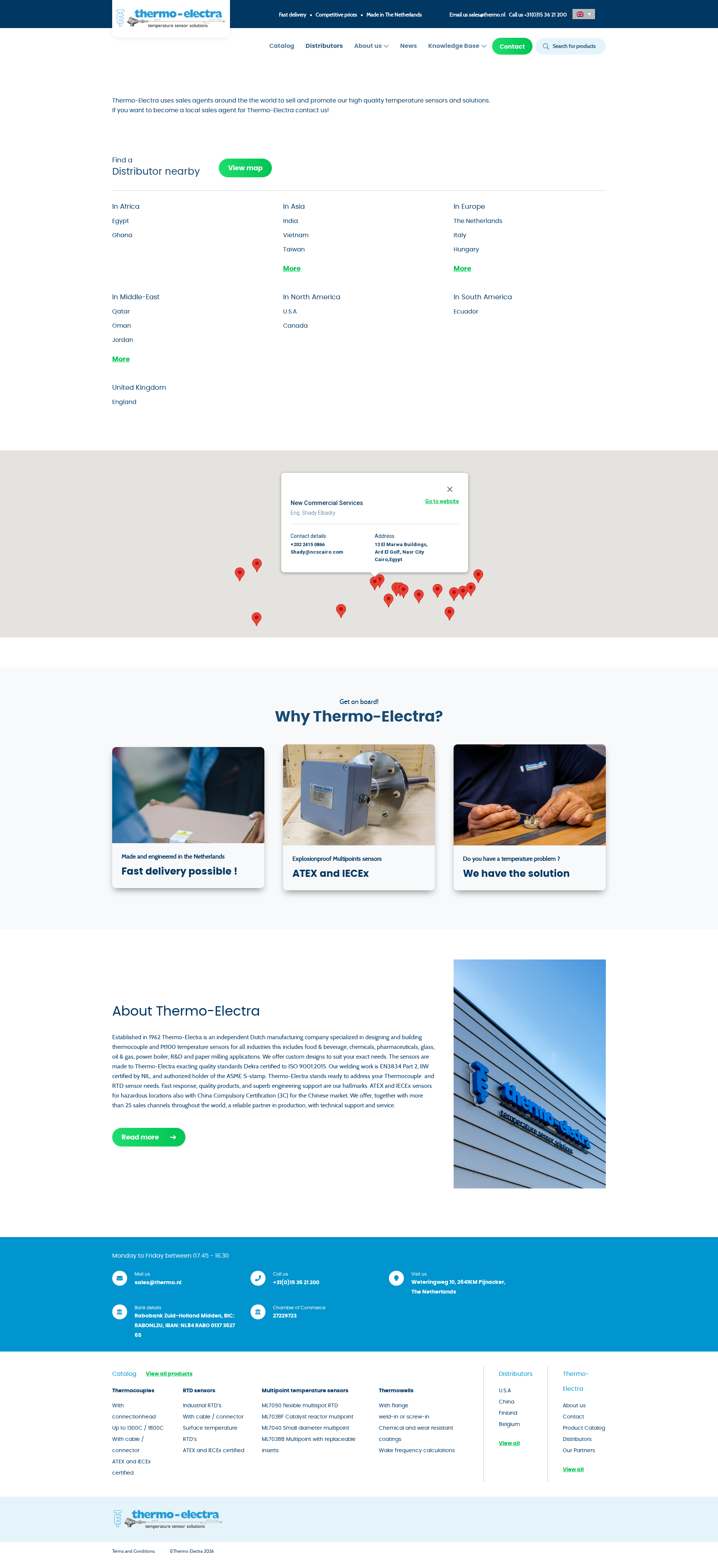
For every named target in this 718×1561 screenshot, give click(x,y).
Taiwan (294, 249)
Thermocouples (133, 1390)
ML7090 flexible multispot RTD (300, 1405)
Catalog (281, 46)
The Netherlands (478, 221)
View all (509, 1443)
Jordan (122, 340)
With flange (393, 1405)
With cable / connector (128, 1445)
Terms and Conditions (133, 1551)
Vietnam (296, 235)
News (408, 46)
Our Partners (579, 1450)
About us (368, 46)
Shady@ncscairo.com (317, 552)
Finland (508, 1413)
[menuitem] (282, 46)
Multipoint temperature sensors (305, 1390)
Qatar (121, 312)
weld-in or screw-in (404, 1417)
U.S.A (290, 312)
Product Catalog (584, 1428)
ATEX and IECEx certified (131, 1467)
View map (245, 168)
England (124, 402)
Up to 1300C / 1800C (138, 1428)
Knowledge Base (453, 46)
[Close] (450, 489)
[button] (584, 14)
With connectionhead (134, 1411)
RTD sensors (199, 1390)
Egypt (120, 221)
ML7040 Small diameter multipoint (305, 1428)
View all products (169, 1374)
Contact (512, 47)
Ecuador (466, 312)
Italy (460, 235)
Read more (140, 1137)
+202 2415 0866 (308, 544)
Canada (295, 326)
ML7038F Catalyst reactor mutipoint (307, 1417)
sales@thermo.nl (487, 15)
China (506, 1402)
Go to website (442, 501)
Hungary (466, 249)
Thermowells (396, 1390)
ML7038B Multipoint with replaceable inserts (309, 1445)
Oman (121, 326)
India (290, 221)
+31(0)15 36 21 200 (545, 15)
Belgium (509, 1424)
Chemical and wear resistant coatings (416, 1434)
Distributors (324, 46)
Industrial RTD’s (202, 1405)
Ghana (122, 235)
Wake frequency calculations (417, 1450)
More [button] (292, 269)
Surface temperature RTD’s (210, 1434)
